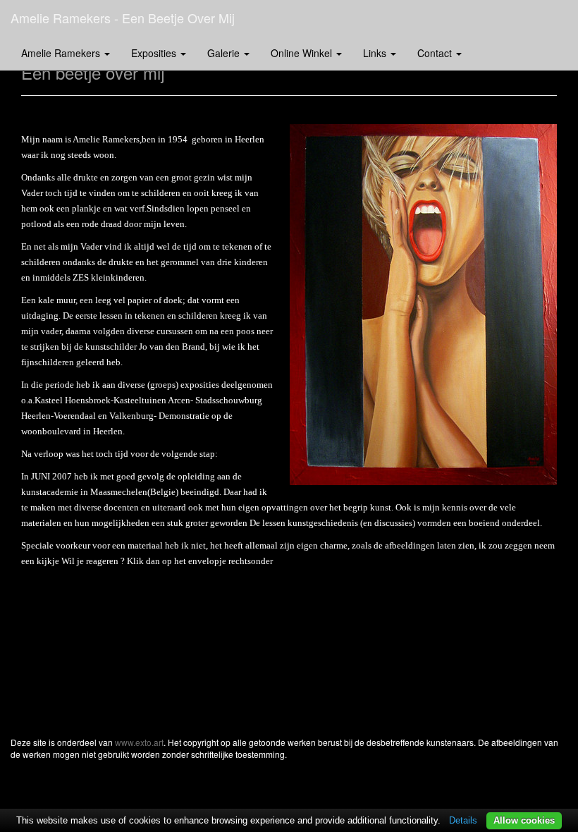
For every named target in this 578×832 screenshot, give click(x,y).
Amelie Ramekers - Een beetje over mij (123, 17)
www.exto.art (139, 742)
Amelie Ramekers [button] (62, 53)
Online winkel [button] (303, 53)
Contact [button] (436, 53)
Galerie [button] (224, 53)
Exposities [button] (155, 53)
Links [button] (376, 53)
